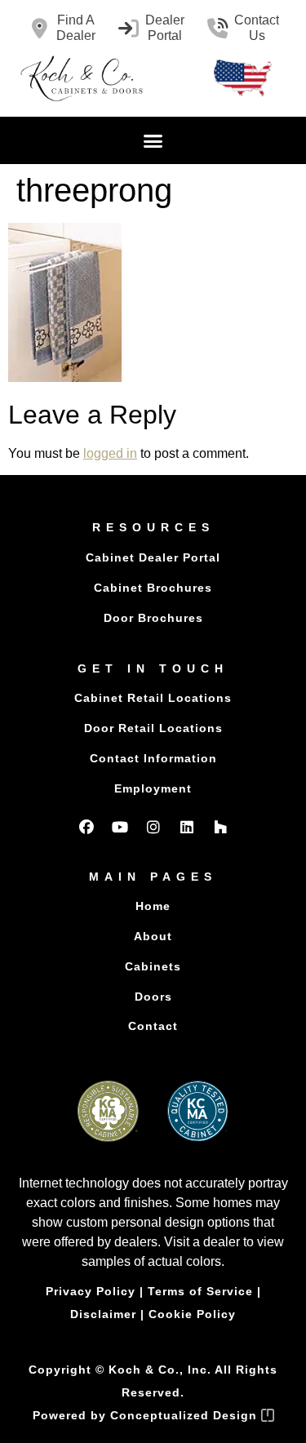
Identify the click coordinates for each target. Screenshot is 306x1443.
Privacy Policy (90, 1291)
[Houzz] (220, 826)
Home (153, 905)
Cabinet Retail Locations (153, 697)
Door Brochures (153, 617)
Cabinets (153, 966)
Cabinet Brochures (153, 587)
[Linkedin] (187, 826)
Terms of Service (200, 1291)
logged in (110, 453)
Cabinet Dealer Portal (153, 557)
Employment (153, 788)
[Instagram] (153, 826)
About (153, 936)
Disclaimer (103, 1314)
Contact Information (153, 758)
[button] (153, 140)
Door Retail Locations (153, 728)
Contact (153, 1025)
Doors (153, 996)
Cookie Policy (192, 1314)
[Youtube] (120, 826)
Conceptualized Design (185, 1415)
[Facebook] (86, 826)
